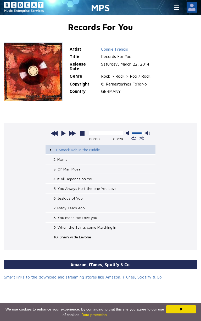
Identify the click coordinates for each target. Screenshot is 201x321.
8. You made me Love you (75, 217)
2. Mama (60, 159)
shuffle (141, 138)
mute (128, 133)
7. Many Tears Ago (69, 208)
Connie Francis (114, 49)
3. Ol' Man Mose (67, 169)
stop (82, 133)
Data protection (94, 315)
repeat (134, 138)
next (72, 133)
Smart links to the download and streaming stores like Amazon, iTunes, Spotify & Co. (83, 277)
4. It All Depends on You (73, 178)
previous (54, 133)
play (63, 133)
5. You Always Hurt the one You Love (84, 188)
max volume (148, 133)
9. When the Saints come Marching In (84, 227)
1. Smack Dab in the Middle (77, 149)
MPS (100, 7)
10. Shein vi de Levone (72, 237)
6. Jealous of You (68, 198)
